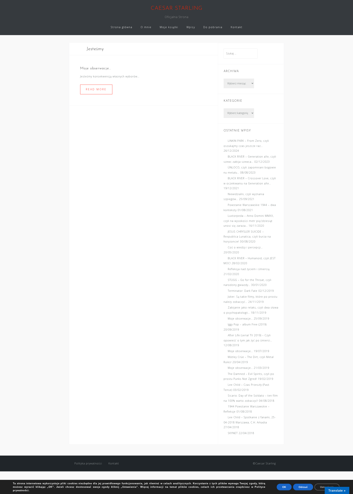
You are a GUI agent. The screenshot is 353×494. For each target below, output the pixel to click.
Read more (96, 89)
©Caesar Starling (264, 463)
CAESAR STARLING (176, 8)
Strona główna (121, 27)
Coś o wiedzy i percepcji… (245, 247)
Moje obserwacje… (95, 68)
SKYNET (233, 433)
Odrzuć (303, 487)
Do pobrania (212, 27)
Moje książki (169, 27)
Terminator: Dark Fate (242, 291)
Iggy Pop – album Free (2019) (247, 324)
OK (284, 487)
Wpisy (190, 27)
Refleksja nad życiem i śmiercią (249, 269)
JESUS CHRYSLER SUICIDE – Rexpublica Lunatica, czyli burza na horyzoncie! (247, 236)
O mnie (146, 27)
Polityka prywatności (88, 463)
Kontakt (237, 27)
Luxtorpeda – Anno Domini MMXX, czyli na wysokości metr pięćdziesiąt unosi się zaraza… (249, 220)
